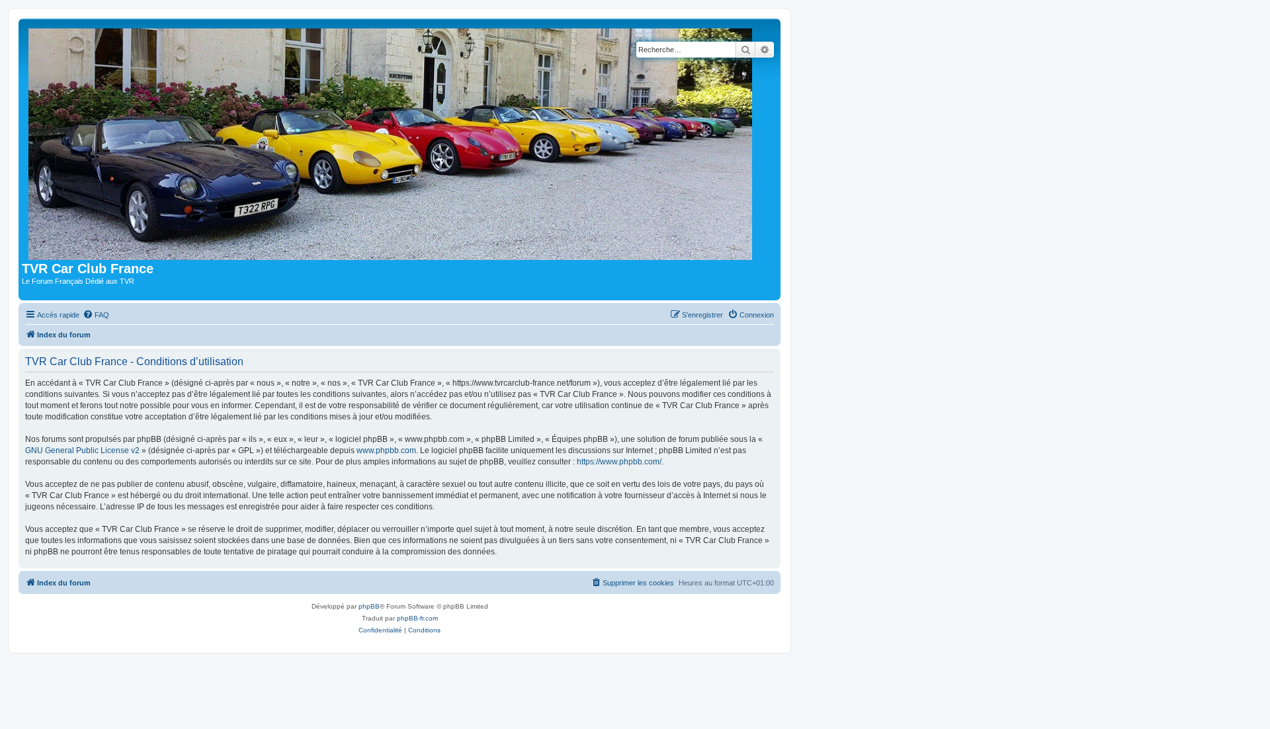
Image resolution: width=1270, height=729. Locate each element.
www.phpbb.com (386, 450)
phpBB (369, 606)
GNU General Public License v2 (82, 450)
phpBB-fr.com (417, 618)
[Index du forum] (393, 141)
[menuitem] (96, 315)
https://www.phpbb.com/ (619, 461)
